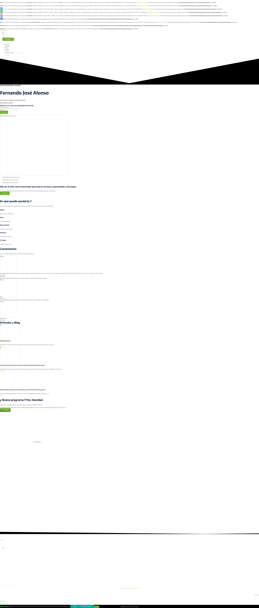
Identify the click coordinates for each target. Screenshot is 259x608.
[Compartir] (1, 18)
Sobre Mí (7, 44)
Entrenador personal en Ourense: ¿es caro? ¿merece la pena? (22, 389)
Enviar (4, 112)
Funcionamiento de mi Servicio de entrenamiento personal (22, 365)
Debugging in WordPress (142, 2)
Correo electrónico (4, 107)
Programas (7, 46)
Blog (6, 47)
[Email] (1, 13)
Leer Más (2, 346)
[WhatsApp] (1, 11)
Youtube (7, 49)
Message (2, 109)
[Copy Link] (1, 16)
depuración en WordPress (161, 22)
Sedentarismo (5, 341)
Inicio (6, 42)
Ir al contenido (3, 30)
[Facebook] (1, 8)
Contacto (7, 51)
